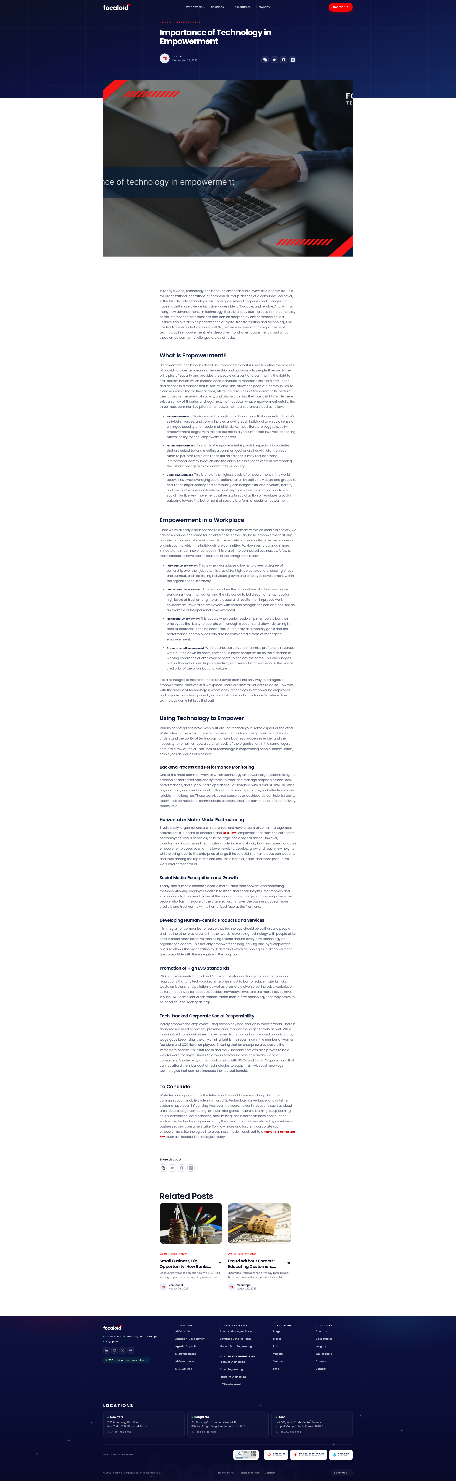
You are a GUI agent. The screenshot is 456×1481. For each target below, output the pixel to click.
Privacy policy (225, 1472)
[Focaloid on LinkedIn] (106, 1350)
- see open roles (127, 1360)
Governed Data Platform (235, 1339)
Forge (276, 1331)
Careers (321, 1361)
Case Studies (241, 7)
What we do (194, 7)
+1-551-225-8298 (121, 1432)
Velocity (278, 1354)
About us (321, 1331)
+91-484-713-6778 (290, 1432)
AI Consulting (183, 1331)
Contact (341, 7)
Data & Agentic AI (236, 1325)
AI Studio (185, 1325)
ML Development (185, 1354)
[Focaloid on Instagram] (114, 1350)
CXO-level (229, 833)
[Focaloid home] (116, 7)
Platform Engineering (233, 1377)
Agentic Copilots (185, 1346)
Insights (321, 1346)
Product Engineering (232, 1362)
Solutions (217, 7)
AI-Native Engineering (239, 1356)
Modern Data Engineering (236, 1346)
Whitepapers (324, 1354)
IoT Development (230, 1384)
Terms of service (249, 1472)
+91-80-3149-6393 (206, 1432)
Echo (276, 1369)
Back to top (342, 1472)
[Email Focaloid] (130, 1350)
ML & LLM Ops (183, 1369)
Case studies (324, 1339)
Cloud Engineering (231, 1369)
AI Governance (184, 1361)
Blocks (277, 1339)
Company (263, 7)
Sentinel (278, 1361)
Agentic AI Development (190, 1339)
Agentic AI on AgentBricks (236, 1331)
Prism (276, 1346)
